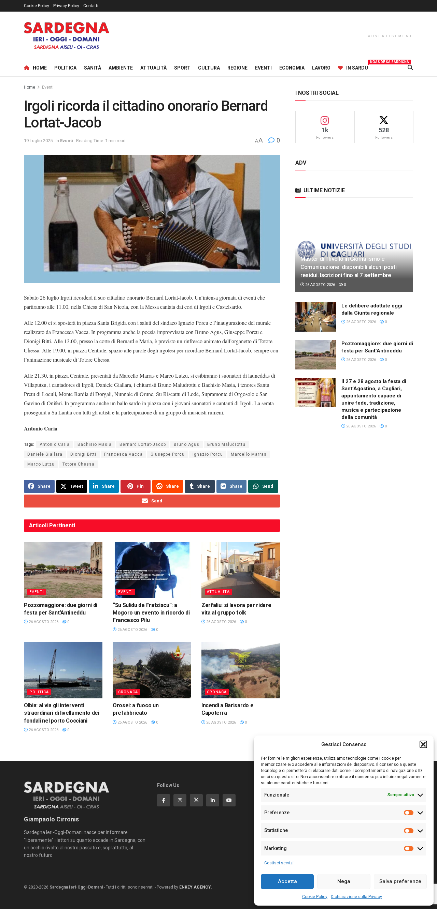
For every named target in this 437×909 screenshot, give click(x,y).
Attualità (153, 68)
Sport (182, 68)
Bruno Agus (186, 444)
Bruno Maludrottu (226, 444)
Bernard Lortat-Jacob (142, 444)
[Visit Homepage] (66, 35)
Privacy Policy (66, 5)
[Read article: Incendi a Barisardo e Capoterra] (240, 670)
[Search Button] (410, 67)
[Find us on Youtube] (229, 800)
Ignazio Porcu (208, 454)
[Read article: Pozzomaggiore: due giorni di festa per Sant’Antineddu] (63, 570)
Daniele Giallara (44, 454)
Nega (343, 881)
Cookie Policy (314, 896)
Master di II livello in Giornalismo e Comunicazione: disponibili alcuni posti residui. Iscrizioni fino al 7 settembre (348, 266)
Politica (65, 68)
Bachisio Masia (94, 444)
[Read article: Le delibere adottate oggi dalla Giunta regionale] (315, 317)
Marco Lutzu (41, 464)
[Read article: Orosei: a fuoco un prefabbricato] (152, 670)
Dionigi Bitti (83, 454)
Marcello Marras (249, 454)
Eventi (263, 68)
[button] (423, 744)
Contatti (90, 5)
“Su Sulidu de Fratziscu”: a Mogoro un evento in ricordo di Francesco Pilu (151, 613)
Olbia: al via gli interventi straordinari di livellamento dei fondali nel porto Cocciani (61, 713)
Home (40, 68)
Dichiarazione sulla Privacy (356, 896)
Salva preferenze (400, 881)
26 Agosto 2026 (43, 622)
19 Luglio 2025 (38, 140)
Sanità (92, 68)
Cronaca (128, 692)
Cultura (209, 68)
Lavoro (321, 68)
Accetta (287, 881)
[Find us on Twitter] (196, 800)
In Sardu (357, 67)
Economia (292, 68)
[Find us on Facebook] (163, 800)
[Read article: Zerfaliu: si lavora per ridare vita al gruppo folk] (240, 570)
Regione (237, 68)
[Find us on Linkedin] (212, 800)
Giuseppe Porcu (168, 454)
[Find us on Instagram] (179, 800)
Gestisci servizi (279, 863)
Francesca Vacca (123, 454)
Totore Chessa (78, 464)
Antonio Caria (55, 444)
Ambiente (121, 68)
